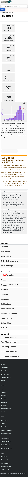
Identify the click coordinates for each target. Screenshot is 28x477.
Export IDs (4, 456)
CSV (15, 151)
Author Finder (5, 463)
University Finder (6, 466)
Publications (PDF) (8, 309)
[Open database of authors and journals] (6, 1)
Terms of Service (5, 377)
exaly (1, 12)
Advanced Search (6, 441)
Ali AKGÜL (12, 12)
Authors (6, 12)
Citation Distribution (9, 314)
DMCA (3, 380)
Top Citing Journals (9, 351)
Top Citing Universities (10, 342)
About (3, 364)
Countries (4, 412)
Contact (3, 371)
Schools (4, 328)
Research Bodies (6, 408)
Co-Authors (5, 299)
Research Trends (6, 460)
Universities (6, 256)
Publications (6, 304)
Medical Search (5, 445)
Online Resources (6, 433)
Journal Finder (5, 469)
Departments (4, 402)
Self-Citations (6, 318)
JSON (11, 151)
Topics (3, 423)
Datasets (3, 426)
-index (4, 280)
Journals (4, 247)
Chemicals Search (6, 448)
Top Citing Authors (8, 337)
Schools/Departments (10, 261)
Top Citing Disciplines (10, 356)
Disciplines (5, 251)
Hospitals (4, 405)
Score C (4, 290)
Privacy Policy (5, 374)
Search (3, 9)
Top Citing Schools (8, 347)
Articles (7, 275)
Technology (4, 367)
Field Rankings (7, 266)
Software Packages (6, 430)
